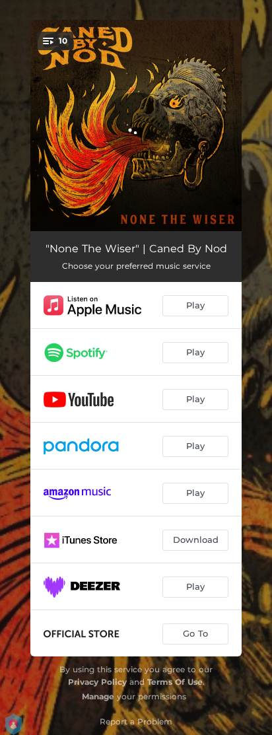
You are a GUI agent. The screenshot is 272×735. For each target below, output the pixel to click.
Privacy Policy (97, 682)
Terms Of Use (175, 682)
